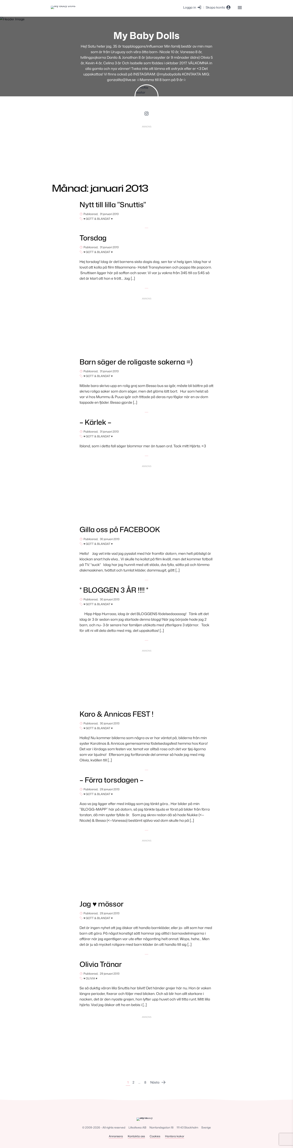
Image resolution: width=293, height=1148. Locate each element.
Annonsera (116, 1136)
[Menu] (239, 7)
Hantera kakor (174, 1136)
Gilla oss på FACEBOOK (120, 529)
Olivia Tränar (101, 964)
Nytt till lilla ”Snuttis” (113, 204)
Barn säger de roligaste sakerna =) (136, 362)
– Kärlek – (95, 422)
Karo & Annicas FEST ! (116, 714)
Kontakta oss (136, 1136)
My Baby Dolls (146, 35)
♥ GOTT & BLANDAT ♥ (98, 219)
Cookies (155, 1136)
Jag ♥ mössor (102, 904)
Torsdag (93, 238)
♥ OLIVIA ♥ (90, 978)
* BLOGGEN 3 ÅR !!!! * (114, 590)
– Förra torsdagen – (111, 780)
